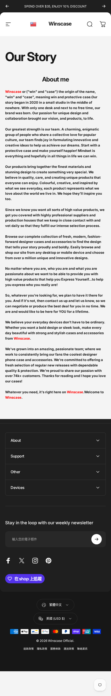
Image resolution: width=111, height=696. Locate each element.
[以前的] (7, 6)
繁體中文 (33, 24)
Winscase (60, 24)
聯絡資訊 (82, 648)
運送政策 (69, 648)
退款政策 (28, 648)
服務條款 (55, 648)
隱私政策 (42, 648)
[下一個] (103, 6)
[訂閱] (96, 539)
